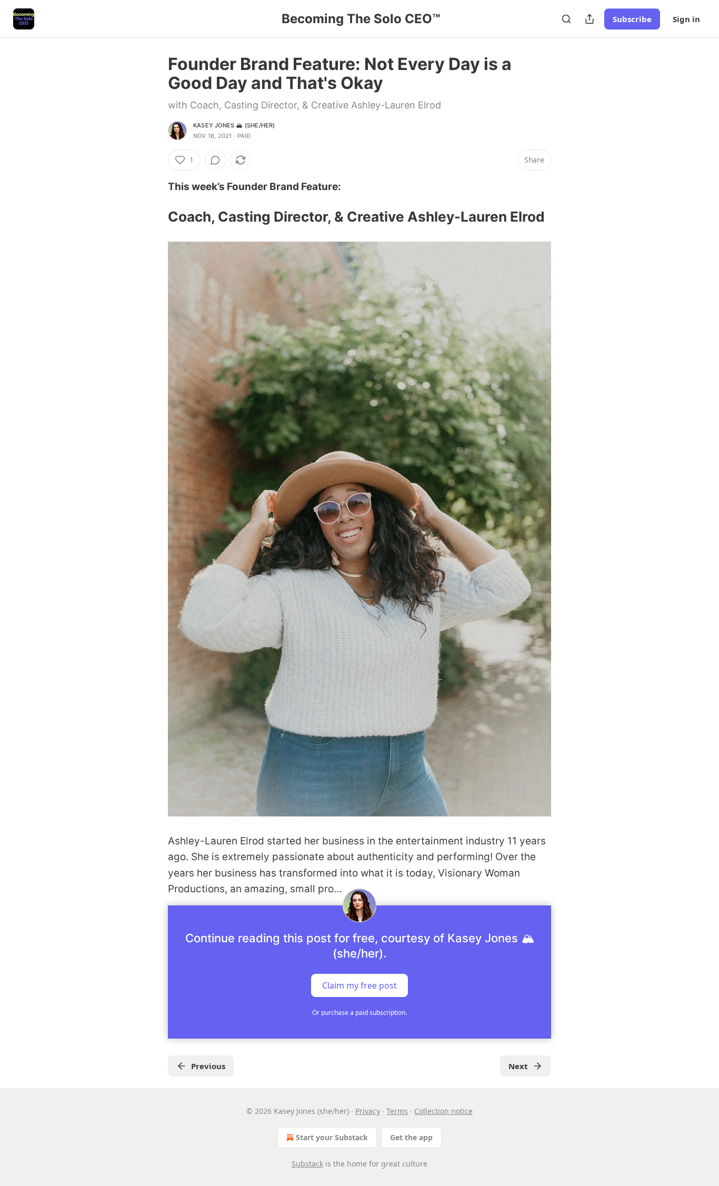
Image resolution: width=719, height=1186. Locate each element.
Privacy (367, 1111)
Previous (208, 1066)
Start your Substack (332, 1137)
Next (518, 1066)
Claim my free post (359, 985)
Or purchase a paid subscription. (359, 1012)
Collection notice (443, 1111)
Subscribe (632, 19)
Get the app (411, 1137)
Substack (307, 1164)
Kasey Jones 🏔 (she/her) (234, 125)
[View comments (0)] (215, 160)
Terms (397, 1111)
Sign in (686, 19)
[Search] (566, 18)
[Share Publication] (589, 18)
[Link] (153, 216)
